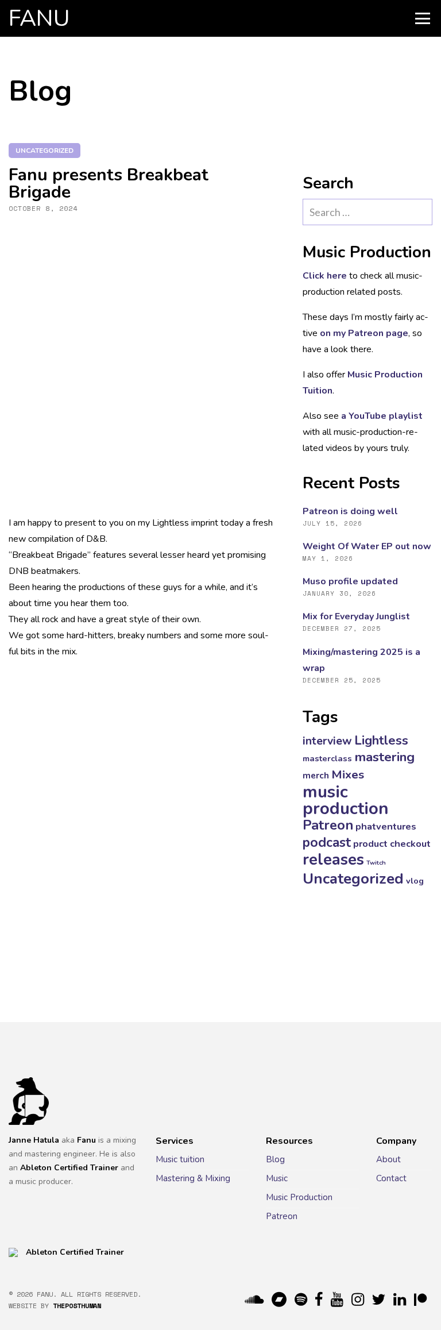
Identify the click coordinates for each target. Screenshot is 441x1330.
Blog (275, 1159)
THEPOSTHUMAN (77, 1305)
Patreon (328, 825)
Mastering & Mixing (193, 1178)
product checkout (392, 843)
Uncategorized (45, 150)
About (388, 1159)
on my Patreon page (364, 333)
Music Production (299, 1197)
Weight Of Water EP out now (367, 546)
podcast (327, 842)
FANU (39, 18)
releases (333, 859)
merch (316, 775)
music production (346, 800)
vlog (415, 880)
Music (277, 1178)
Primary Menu (422, 18)
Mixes (347, 774)
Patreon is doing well (350, 511)
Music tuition (180, 1159)
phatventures (385, 826)
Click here (325, 275)
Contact (391, 1178)
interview (327, 741)
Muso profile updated (350, 581)
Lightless (381, 740)
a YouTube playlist (382, 416)
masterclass (327, 758)
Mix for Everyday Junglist (356, 616)
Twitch (376, 862)
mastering (384, 757)
